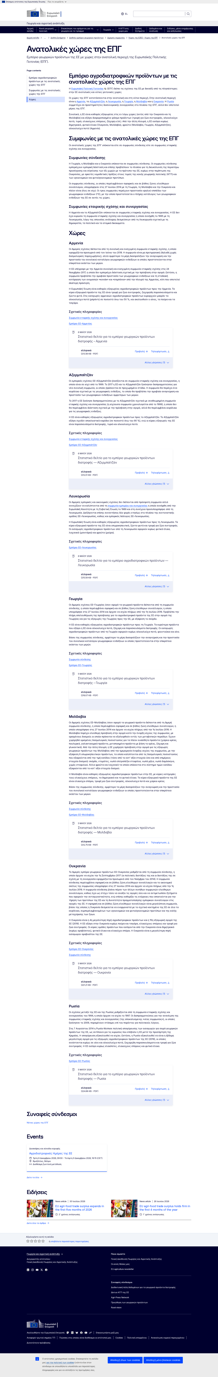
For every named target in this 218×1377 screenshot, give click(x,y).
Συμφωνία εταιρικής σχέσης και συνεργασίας (93, 317)
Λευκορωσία (114, 101)
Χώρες (32, 99)
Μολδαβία (141, 101)
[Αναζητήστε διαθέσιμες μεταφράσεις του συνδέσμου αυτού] (105, 89)
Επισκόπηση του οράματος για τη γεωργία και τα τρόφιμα (77, 29)
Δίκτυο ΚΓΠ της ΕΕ (120, 1292)
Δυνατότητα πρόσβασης (38, 1342)
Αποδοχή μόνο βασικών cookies (163, 1360)
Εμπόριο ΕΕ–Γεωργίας (80, 665)
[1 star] (28, 1241)
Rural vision (116, 1307)
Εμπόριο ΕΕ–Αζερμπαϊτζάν (83, 445)
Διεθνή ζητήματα (140, 29)
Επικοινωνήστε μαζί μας (107, 1332)
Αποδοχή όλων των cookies (125, 1360)
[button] (141, 351)
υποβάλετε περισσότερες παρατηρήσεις (70, 1241)
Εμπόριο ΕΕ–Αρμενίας (80, 323)
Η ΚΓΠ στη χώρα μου (123, 29)
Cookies (119, 1337)
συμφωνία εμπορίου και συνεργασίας (127, 505)
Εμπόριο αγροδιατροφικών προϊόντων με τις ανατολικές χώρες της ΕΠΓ (44, 81)
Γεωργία (107, 29)
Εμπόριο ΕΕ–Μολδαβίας (81, 814)
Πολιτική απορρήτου (137, 1337)
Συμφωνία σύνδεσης (80, 659)
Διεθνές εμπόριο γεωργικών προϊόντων (86, 38)
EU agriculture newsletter (122, 1269)
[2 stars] (30, 1241)
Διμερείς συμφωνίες (116, 38)
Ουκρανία (158, 101)
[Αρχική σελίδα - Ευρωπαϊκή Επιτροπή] (47, 13)
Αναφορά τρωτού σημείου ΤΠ (41, 1337)
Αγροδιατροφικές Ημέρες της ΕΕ (50, 1153)
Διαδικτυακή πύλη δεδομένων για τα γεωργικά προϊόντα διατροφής (143, 1287)
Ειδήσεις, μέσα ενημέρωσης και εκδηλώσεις (180, 29)
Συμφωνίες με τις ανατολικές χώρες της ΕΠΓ (44, 92)
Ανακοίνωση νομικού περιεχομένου (167, 1337)
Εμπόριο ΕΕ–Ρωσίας (79, 1061)
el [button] (126, 13)
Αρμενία (80, 101)
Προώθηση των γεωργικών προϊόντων (129, 1302)
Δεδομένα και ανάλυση (155, 29)
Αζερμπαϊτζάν (97, 101)
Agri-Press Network (120, 1297)
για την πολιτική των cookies (60, 1362)
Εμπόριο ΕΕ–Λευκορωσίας (82, 547)
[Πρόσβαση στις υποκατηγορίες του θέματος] (56, 29)
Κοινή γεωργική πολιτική (46, 29)
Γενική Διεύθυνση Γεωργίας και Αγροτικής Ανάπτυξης (136, 1259)
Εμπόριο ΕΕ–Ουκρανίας (81, 949)
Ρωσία (170, 101)
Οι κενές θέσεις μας (120, 1264)
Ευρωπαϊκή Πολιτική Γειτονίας (87, 88)
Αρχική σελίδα (30, 29)
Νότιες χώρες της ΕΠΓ (37, 1122)
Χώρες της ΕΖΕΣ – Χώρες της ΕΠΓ (143, 38)
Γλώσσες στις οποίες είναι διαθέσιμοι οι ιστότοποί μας (85, 1337)
